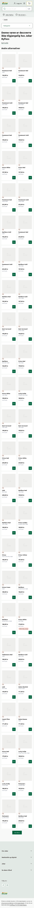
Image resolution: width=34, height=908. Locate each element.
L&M (3, 490)
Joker (3, 864)
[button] (17, 25)
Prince (4, 555)
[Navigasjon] (24, 3)
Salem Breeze (22, 719)
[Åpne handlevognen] (29, 3)
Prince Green (6, 587)
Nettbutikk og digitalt (9, 857)
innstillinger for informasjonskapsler (18, 905)
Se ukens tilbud (7, 870)
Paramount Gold (7, 103)
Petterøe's (21, 784)
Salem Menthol (23, 687)
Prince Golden (22, 523)
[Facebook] (3, 885)
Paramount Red (7, 70)
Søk (29, 9)
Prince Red (21, 167)
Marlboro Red (6, 297)
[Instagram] (7, 885)
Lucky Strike (22, 393)
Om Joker (5, 851)
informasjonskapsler (19, 903)
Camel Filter (6, 719)
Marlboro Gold (6, 232)
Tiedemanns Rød (7, 654)
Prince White (6, 167)
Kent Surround (6, 329)
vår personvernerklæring (7, 903)
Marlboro (5, 361)
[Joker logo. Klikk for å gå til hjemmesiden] (5, 3)
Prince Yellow (22, 555)
